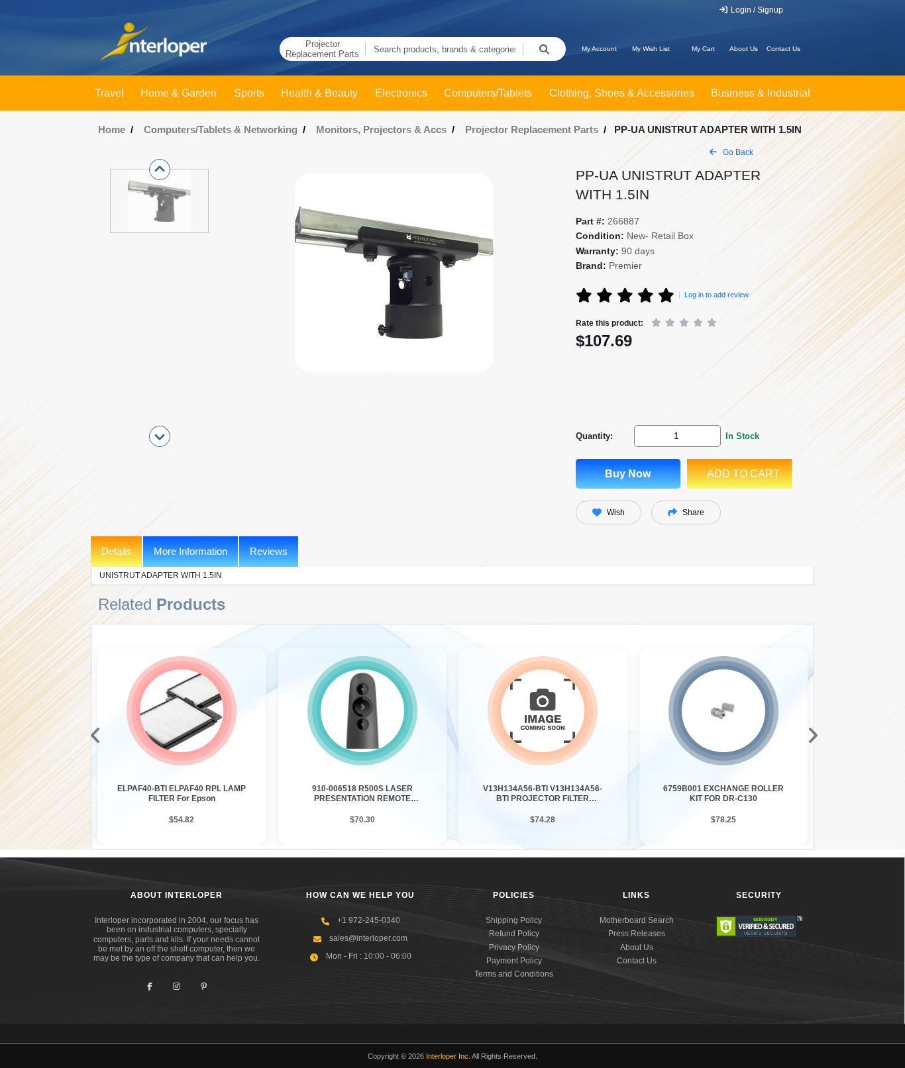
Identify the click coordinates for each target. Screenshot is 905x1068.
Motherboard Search (637, 920)
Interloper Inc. (448, 1056)
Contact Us (783, 48)
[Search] (544, 49)
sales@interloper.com (368, 938)
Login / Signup (756, 10)
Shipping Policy (514, 920)
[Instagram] (176, 986)
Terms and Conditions (513, 974)
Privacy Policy (514, 947)
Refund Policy (514, 933)
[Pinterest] (203, 986)
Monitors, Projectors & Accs (381, 129)
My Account (599, 48)
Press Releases (636, 933)
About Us (743, 48)
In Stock (742, 436)
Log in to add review (716, 295)
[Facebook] (149, 986)
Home (111, 129)
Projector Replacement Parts (322, 49)
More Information (190, 551)
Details (116, 551)
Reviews (269, 551)
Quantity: (594, 436)
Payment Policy (514, 960)
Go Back (737, 152)
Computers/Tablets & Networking (220, 129)
